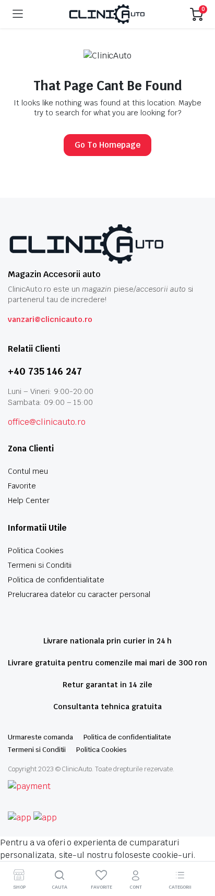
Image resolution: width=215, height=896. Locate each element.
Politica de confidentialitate (56, 579)
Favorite (22, 486)
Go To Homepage (107, 145)
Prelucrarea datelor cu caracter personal (79, 594)
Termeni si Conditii (39, 565)
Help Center (29, 500)
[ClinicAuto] (106, 14)
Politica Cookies (36, 550)
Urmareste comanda (40, 737)
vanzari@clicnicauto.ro (50, 319)
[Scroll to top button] (198, 849)
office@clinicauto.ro (47, 421)
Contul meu (28, 471)
